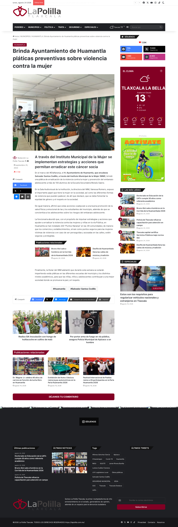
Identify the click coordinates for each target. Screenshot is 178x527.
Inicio (16, 36)
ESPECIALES (90, 27)
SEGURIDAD (74, 27)
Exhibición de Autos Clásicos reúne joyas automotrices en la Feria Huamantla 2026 (61, 380)
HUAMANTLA (37, 36)
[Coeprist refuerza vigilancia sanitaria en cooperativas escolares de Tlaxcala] (81, 470)
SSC (94, 486)
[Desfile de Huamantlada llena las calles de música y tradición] (83, 252)
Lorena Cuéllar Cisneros (101, 468)
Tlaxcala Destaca (115, 486)
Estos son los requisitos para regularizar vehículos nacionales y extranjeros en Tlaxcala (139, 297)
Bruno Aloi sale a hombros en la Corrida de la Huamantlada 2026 (62, 252)
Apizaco (117, 455)
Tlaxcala (102, 486)
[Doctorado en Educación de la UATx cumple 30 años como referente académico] (127, 199)
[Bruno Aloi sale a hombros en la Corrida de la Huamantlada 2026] (42, 252)
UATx (94, 490)
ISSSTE (102, 463)
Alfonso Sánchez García (101, 455)
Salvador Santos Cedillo (84, 288)
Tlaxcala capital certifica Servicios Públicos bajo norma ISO (69, 3)
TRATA (61, 27)
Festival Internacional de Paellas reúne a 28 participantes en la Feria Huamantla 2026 (98, 380)
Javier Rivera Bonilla (116, 463)
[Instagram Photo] (15, 421)
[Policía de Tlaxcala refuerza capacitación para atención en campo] (127, 223)
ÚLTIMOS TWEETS (140, 448)
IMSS (94, 463)
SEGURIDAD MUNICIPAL (101, 481)
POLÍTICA (48, 27)
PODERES (19, 27)
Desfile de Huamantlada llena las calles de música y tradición (103, 252)
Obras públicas (117, 472)
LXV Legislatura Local (100, 472)
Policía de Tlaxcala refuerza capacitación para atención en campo (150, 222)
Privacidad (142, 522)
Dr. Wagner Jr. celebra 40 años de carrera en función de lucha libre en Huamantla (27, 380)
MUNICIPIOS (33, 27)
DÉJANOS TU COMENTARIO (63, 396)
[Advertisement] (115, 14)
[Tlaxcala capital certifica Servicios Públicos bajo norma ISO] (127, 236)
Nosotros (161, 522)
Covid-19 (109, 459)
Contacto (151, 522)
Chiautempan (97, 459)
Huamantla (59, 288)
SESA (116, 481)
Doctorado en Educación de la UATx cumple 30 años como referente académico (150, 198)
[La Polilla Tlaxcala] (37, 12)
